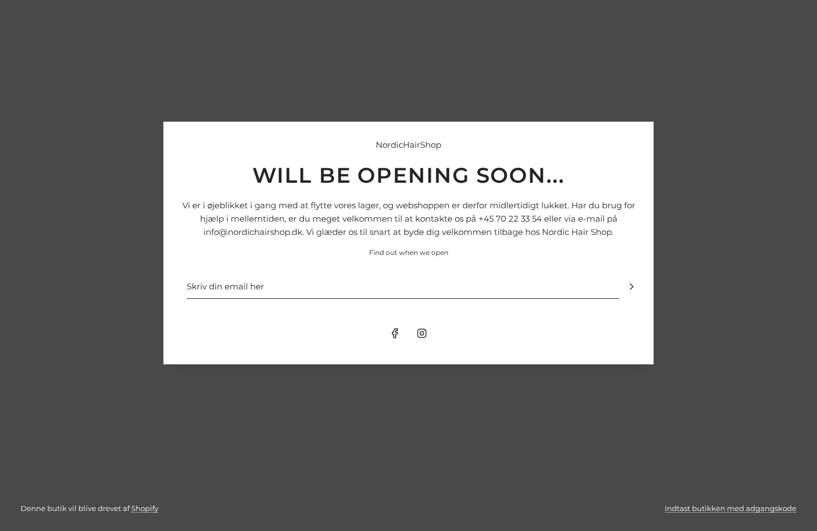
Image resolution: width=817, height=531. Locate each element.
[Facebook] (395, 333)
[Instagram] (422, 333)
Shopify (144, 508)
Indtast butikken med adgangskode (730, 508)
